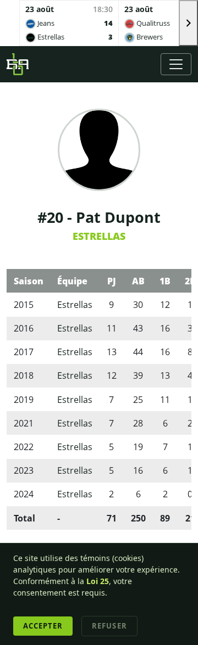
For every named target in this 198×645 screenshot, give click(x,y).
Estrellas (99, 236)
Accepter (43, 626)
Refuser (109, 626)
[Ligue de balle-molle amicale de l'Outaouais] (18, 64)
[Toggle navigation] (176, 64)
